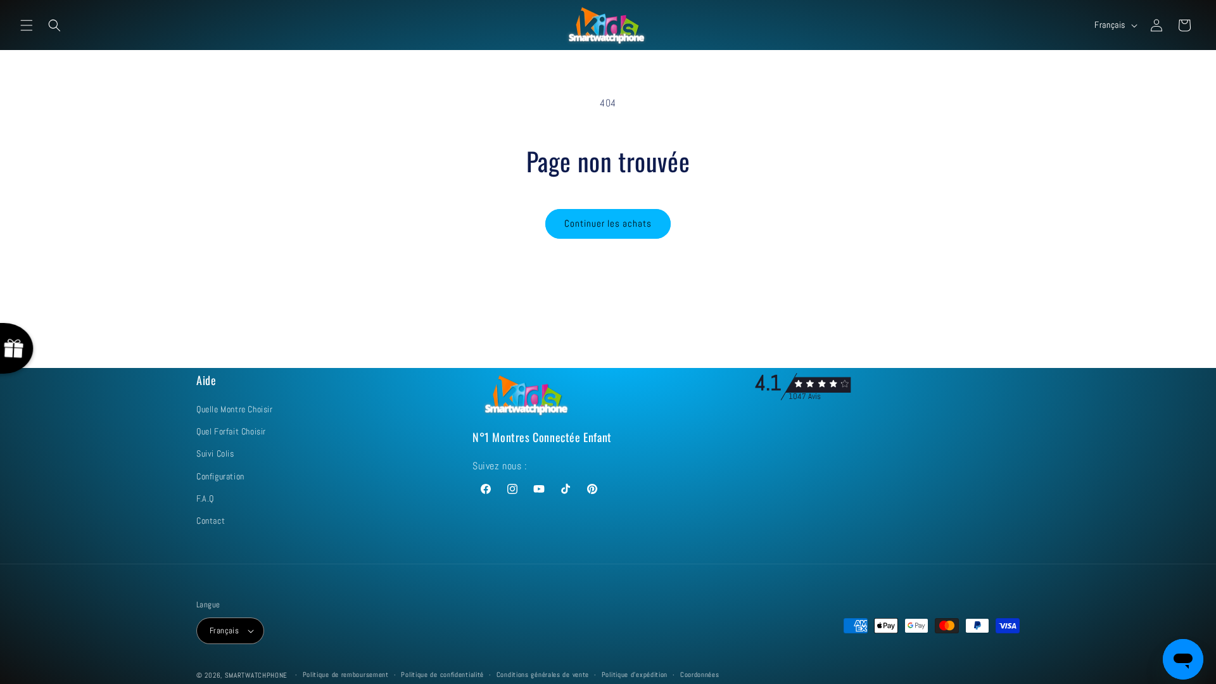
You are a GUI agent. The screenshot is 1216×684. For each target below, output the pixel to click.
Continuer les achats (608, 223)
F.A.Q (205, 498)
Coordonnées (699, 674)
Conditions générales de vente (543, 674)
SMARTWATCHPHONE (257, 675)
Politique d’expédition (635, 674)
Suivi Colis (215, 453)
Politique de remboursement (346, 674)
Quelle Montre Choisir (234, 409)
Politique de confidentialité (442, 674)
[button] (27, 25)
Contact (210, 520)
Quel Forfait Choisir (231, 431)
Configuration (220, 476)
